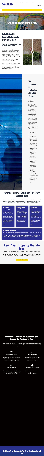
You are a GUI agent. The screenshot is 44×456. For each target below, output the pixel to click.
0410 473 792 (22, 9)
